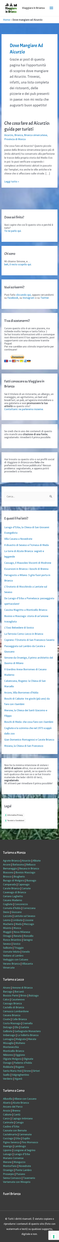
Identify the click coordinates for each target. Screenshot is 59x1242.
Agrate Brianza (11, 860)
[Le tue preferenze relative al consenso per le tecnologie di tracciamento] (54, 1237)
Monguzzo (19, 1162)
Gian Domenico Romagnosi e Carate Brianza (29, 739)
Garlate (25, 1027)
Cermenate (25, 1134)
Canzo (6, 1118)
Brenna (16, 1110)
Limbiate (18, 920)
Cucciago (8, 1138)
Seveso (7, 943)
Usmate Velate (11, 951)
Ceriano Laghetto (13, 896)
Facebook (12, 297)
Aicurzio (8, 135)
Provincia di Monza (15, 139)
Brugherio (19, 876)
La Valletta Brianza (27, 1035)
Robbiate (8, 1067)
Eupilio (26, 1138)
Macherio (8, 924)
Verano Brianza (11, 963)
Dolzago (7, 1027)
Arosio (6, 1110)
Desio (6, 912)
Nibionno (8, 1055)
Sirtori (36, 1070)
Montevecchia (11, 1047)
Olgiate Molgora (12, 1058)
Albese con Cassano (25, 1098)
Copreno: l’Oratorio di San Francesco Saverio (29, 640)
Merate (32, 1039)
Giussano (16, 912)
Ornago (7, 936)
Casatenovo (18, 999)
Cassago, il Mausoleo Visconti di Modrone (27, 562)
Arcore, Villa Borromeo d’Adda (21, 692)
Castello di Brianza (13, 1007)
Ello (16, 1027)
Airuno (6, 987)
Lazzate (7, 916)
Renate (17, 936)
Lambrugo (20, 1146)
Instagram (28, 297)
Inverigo (7, 1146)
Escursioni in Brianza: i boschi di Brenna (26, 569)
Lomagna (8, 1039)
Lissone (29, 920)
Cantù (17, 1114)
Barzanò (19, 991)
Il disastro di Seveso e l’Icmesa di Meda (26, 545)
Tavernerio (29, 1178)
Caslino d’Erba (11, 1126)
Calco (6, 999)
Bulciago (34, 995)
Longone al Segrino (24, 1150)
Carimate (8, 1122)
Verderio (8, 1078)
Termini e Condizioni (15, 820)
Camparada (9, 884)
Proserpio (8, 1174)
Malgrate (21, 1039)
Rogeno (19, 1067)
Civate (6, 1019)
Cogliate (8, 904)
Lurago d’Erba (22, 1154)
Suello (6, 1074)
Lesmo (7, 920)
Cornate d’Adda (12, 908)
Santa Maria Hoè (12, 1070)
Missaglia (8, 1043)
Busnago (31, 880)
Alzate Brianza (21, 1102)
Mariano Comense (13, 1158)
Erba (17, 1138)
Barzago (8, 991)
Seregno (28, 939)
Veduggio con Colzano (15, 959)
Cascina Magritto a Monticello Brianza (25, 610)
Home (6, 19)
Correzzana (29, 908)
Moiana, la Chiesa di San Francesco (23, 746)
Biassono (8, 872)
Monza (17, 928)
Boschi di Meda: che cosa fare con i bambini (28, 722)
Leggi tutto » (11, 181)
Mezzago (29, 924)
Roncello (28, 936)
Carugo (19, 1122)
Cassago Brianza (12, 1003)
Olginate (28, 1058)
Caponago (23, 884)
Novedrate (25, 1166)
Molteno (20, 1043)
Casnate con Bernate (15, 1130)
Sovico (16, 943)
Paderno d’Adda (23, 1062)
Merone (7, 1162)
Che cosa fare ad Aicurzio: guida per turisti (27, 126)
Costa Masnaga (12, 1023)
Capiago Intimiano (22, 1118)
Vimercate (9, 967)
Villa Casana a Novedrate (18, 538)
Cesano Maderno (12, 900)
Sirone (27, 1070)
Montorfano (10, 1166)
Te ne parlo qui (12, 231)
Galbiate (7, 1031)
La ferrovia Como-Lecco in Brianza (23, 633)
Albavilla (7, 1098)
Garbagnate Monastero (27, 1031)
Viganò (18, 1078)
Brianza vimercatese (35, 135)
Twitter (44, 297)
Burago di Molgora (13, 880)
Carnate (26, 888)
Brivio (23, 995)
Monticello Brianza (13, 1051)
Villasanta (27, 963)
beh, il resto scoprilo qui (17, 264)
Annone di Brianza (22, 987)
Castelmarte (10, 1134)
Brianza (18, 135)
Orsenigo (8, 1170)
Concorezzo (21, 904)
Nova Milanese (22, 932)
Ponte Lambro (23, 1170)
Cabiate (7, 1114)
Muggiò (7, 932)
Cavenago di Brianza (14, 892)
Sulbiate (7, 947)
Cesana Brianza (11, 1015)
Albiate (37, 860)
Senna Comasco (12, 1178)
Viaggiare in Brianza (33, 8)
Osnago (7, 1062)
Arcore (6, 864)
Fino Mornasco (29, 1142)
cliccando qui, (23, 294)
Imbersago (9, 1035)
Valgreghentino (20, 1074)
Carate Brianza (11, 888)
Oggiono (20, 1055)
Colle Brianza (19, 1019)
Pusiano (20, 1174)
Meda (18, 924)
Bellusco (31, 864)
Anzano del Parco (13, 1106)
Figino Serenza (11, 1142)
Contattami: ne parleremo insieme (23, 409)
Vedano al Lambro (13, 955)
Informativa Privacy (15, 815)
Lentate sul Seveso (24, 916)
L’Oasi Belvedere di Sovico (19, 627)
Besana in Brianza (29, 868)
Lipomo (7, 1150)
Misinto (7, 928)
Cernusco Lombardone (16, 1011)
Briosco (7, 876)
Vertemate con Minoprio (16, 1182)
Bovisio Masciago (25, 872)
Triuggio (19, 947)
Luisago (7, 1154)
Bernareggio (10, 868)
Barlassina (18, 864)
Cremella (28, 1023)
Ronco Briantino (12, 939)
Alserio (7, 1102)
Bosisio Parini (10, 995)
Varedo (26, 951)
